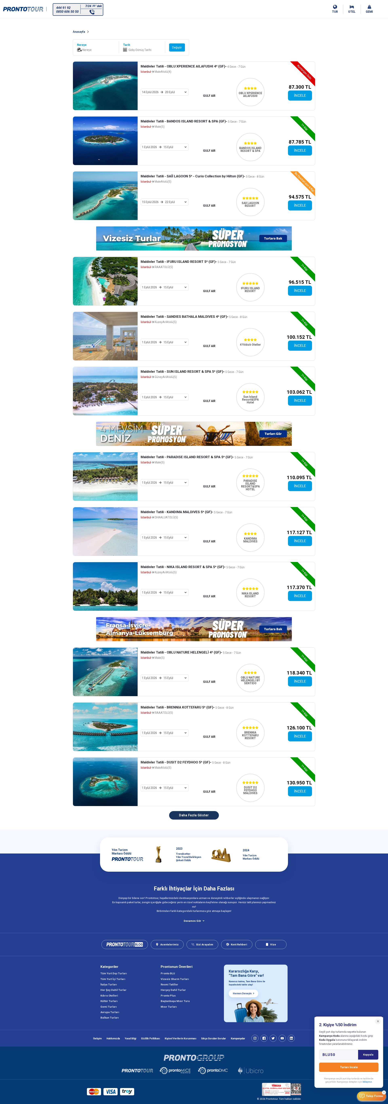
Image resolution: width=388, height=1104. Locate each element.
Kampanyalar (238, 1038)
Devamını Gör (192, 920)
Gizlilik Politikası (150, 1038)
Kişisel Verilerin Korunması (180, 1038)
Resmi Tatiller (169, 984)
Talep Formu (374, 1096)
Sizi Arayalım (204, 944)
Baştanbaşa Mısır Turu (175, 1001)
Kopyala (368, 1054)
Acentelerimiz (169, 944)
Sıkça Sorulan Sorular (213, 1038)
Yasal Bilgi (130, 1038)
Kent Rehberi (239, 944)
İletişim (97, 1038)
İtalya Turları (108, 984)
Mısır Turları (169, 1006)
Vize (273, 944)
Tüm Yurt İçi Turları (112, 979)
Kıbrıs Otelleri (109, 995)
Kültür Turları (109, 1001)
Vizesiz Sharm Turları (175, 979)
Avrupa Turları (109, 1012)
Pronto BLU (168, 973)
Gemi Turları (108, 1006)
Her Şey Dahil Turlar (113, 989)
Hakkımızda (113, 1038)
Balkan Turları (109, 1017)
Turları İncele (349, 1067)
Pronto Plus (168, 995)
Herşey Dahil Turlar (173, 989)
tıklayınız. (367, 1082)
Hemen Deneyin (242, 993)
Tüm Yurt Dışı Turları (113, 973)
